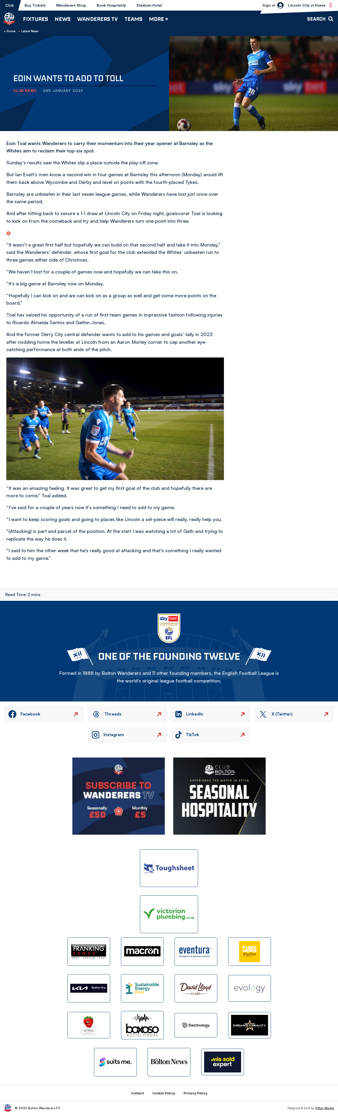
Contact (137, 1093)
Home (11, 31)
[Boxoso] (142, 1025)
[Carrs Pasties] (249, 951)
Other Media (324, 1108)
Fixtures (35, 19)
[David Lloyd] (196, 988)
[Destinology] (196, 1025)
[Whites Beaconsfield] (88, 1025)
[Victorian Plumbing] (169, 914)
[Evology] (249, 988)
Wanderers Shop (71, 5)
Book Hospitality (111, 5)
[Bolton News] (169, 1062)
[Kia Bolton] (88, 988)
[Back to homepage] (9, 19)
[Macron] (142, 951)
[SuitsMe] (115, 1062)
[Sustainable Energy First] (142, 988)
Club (9, 5)
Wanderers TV (97, 19)
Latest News (30, 31)
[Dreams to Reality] (249, 1025)
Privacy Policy (195, 1093)
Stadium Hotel (149, 5)
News (63, 19)
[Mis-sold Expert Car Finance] (222, 1062)
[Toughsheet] (169, 868)
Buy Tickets (35, 5)
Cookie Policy (163, 1093)
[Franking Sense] (88, 951)
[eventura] (196, 951)
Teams (133, 19)
